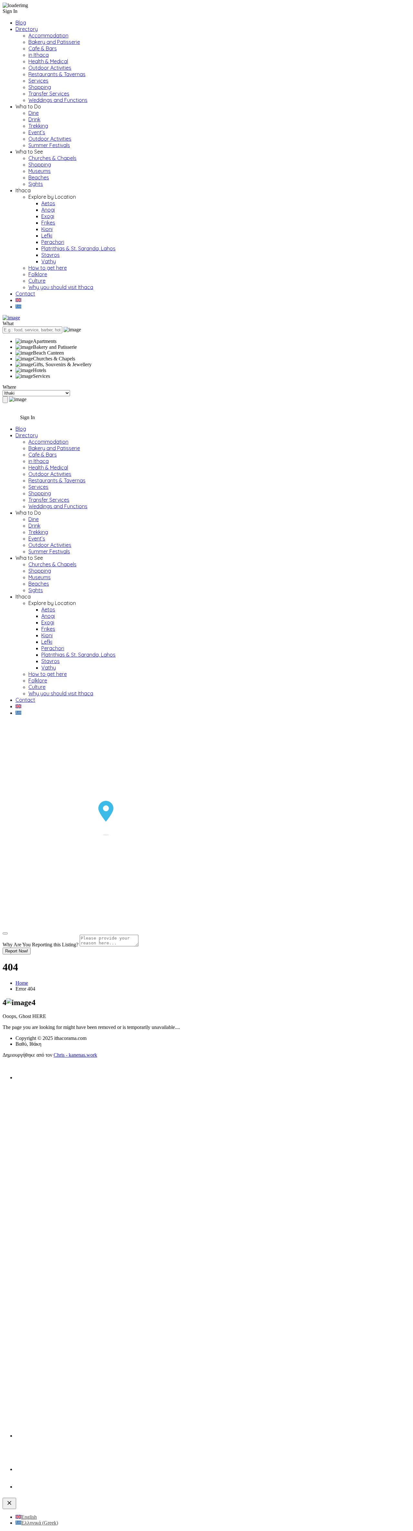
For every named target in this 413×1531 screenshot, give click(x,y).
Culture (36, 280)
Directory (26, 29)
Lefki (46, 235)
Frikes (48, 222)
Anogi (48, 209)
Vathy (48, 261)
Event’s (36, 132)
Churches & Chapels (52, 158)
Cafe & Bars (42, 48)
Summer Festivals (49, 145)
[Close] (5, 933)
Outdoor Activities (49, 68)
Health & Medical (48, 61)
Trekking (38, 126)
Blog (20, 22)
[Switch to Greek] (18, 306)
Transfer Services (48, 93)
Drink (34, 119)
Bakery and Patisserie (54, 42)
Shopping (39, 87)
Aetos (48, 203)
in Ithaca (38, 55)
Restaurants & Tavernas (57, 74)
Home (21, 983)
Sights (35, 184)
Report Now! (16, 951)
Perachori (52, 242)
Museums (39, 171)
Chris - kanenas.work (75, 1055)
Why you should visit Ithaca (60, 287)
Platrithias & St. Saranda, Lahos (78, 248)
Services (38, 80)
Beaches (38, 177)
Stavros (50, 255)
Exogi (47, 216)
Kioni (47, 229)
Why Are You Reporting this (40, 944)
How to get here (47, 268)
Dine (33, 113)
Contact (25, 293)
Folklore (37, 274)
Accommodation (48, 35)
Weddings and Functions (57, 100)
